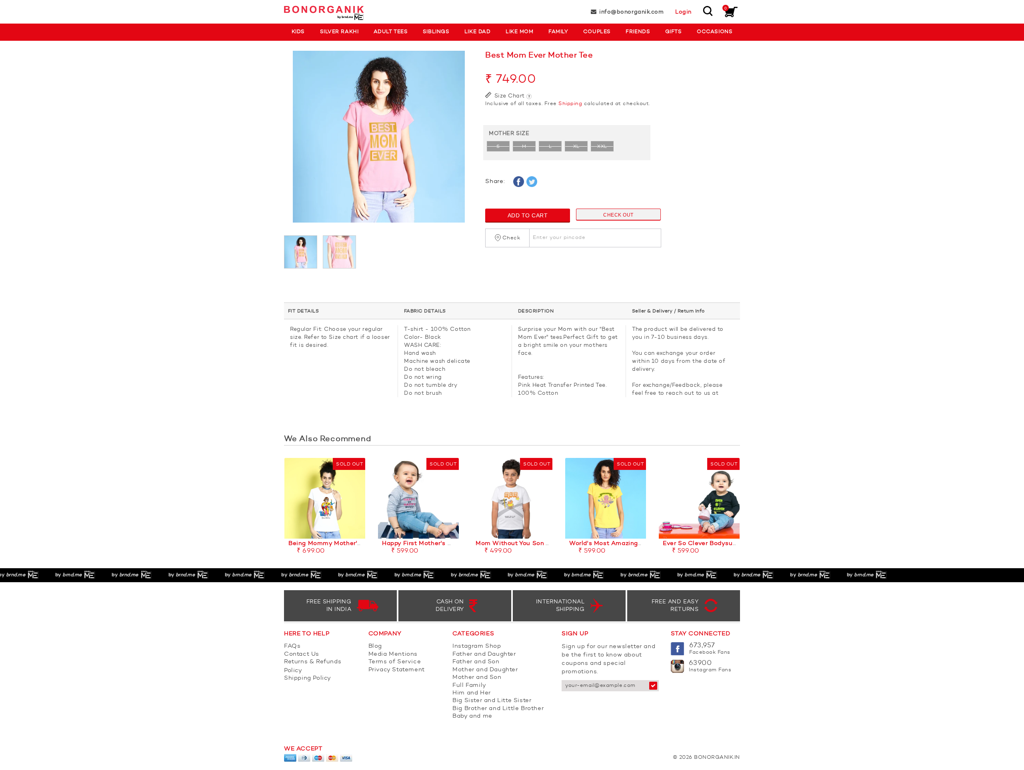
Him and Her (471, 693)
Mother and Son (476, 677)
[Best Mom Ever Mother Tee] (378, 141)
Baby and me (472, 716)
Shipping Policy (307, 678)
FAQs (292, 646)
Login (683, 12)
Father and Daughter (484, 654)
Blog (375, 646)
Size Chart (508, 96)
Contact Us (301, 654)
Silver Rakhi (339, 31)
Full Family (469, 685)
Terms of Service (394, 662)
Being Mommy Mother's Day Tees (339, 544)
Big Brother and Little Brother (498, 709)
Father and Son (475, 662)
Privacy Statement (396, 670)
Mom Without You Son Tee (516, 544)
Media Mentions (393, 654)
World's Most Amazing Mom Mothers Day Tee (638, 544)
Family (558, 31)
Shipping (570, 103)
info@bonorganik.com (631, 12)
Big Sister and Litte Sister (491, 701)
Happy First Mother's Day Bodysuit (435, 544)
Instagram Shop (476, 646)
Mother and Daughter (485, 670)
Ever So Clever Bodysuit (700, 544)
